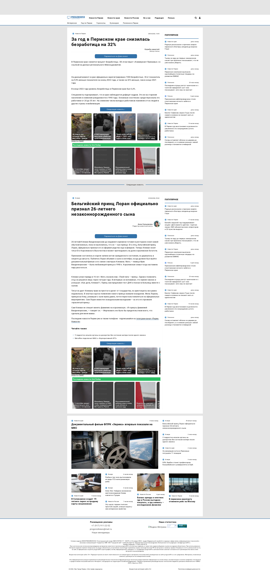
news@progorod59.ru (183, 542)
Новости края (172, 41)
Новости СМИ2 (77, 141)
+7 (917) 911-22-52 (101, 525)
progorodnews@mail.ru (101, 529)
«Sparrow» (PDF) (137, 563)
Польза (169, 96)
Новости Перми (80, 33)
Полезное (170, 55)
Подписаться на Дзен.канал (116, 56)
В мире (77, 198)
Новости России (113, 501)
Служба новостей (152, 49)
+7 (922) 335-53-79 (141, 544)
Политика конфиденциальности (189, 569)
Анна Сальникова (145, 224)
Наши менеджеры (101, 532)
